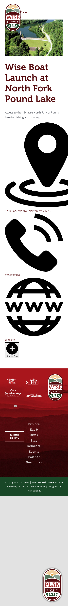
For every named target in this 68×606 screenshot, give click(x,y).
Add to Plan (12, 356)
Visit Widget (34, 490)
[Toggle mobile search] (54, 5)
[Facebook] (10, 406)
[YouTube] (15, 406)
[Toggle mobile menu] (61, 5)
